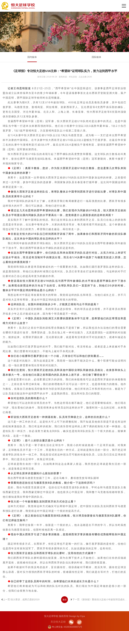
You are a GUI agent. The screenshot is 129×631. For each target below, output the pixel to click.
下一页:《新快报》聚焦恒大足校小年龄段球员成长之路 (100, 599)
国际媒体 (96, 57)
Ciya (82, 616)
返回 (64, 599)
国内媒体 (32, 57)
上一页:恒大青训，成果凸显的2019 (21, 599)
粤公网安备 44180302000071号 (67, 627)
